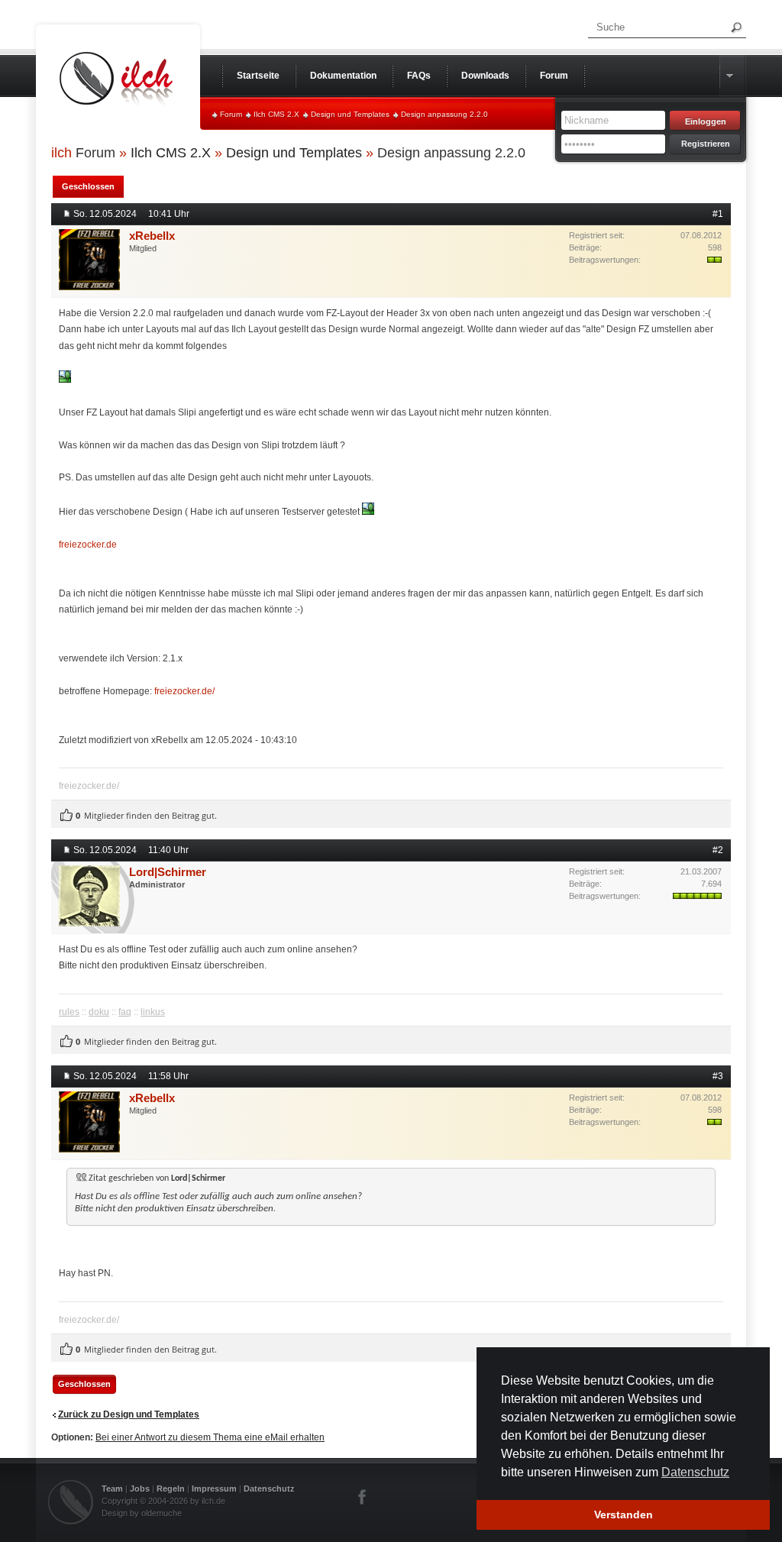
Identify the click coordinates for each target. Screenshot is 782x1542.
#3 (718, 1076)
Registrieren (705, 143)
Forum (231, 114)
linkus (153, 1012)
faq (124, 1012)
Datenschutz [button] (695, 1472)
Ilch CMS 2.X (276, 114)
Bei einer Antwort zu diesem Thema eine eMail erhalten (210, 1437)
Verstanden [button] (623, 1514)
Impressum (214, 1488)
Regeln (171, 1488)
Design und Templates (350, 114)
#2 (718, 850)
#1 (718, 214)
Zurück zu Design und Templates (128, 1414)
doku (99, 1012)
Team (112, 1488)
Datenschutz (269, 1488)
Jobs (140, 1488)
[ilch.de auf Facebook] (363, 1497)
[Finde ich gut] (66, 815)
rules (69, 1012)
